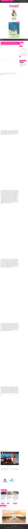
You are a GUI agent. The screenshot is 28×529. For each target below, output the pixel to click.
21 (25, 54)
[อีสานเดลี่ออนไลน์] (1, 39)
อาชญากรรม (16, 503)
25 (22, 55)
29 (26, 55)
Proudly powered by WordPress (9, 527)
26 (23, 55)
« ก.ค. (20, 58)
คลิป (1, 503)
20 (24, 54)
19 (23, 54)
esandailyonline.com (7, 45)
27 (24, 55)
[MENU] (27, 39)
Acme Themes (21, 527)
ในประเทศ (11, 466)
